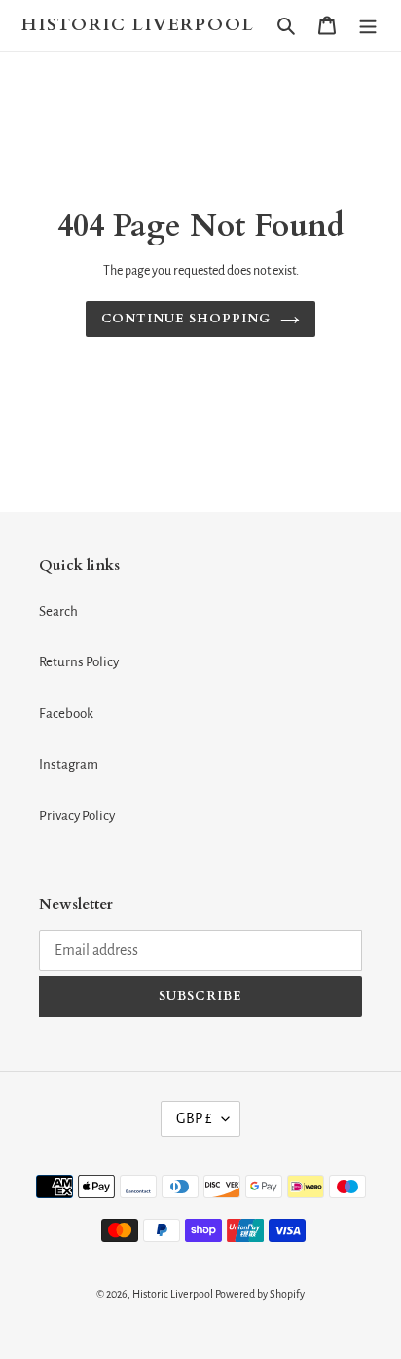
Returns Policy (79, 662)
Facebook (66, 713)
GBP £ (194, 1118)
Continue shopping (186, 318)
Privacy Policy (77, 816)
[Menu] (367, 26)
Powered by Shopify (260, 1294)
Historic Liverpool (137, 25)
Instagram (68, 764)
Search (58, 611)
